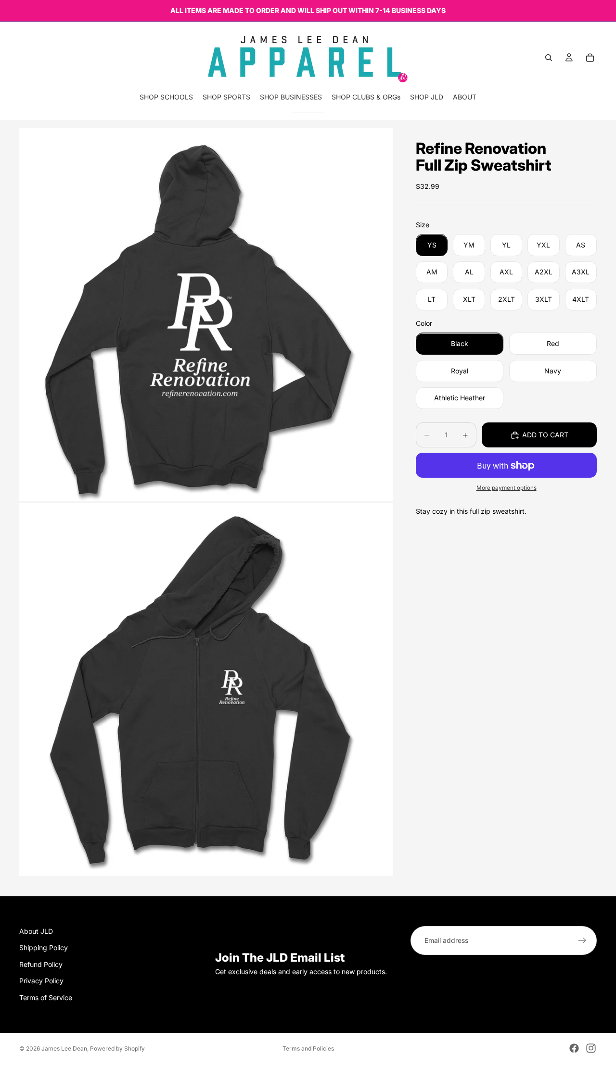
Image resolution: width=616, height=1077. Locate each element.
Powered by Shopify (117, 1048)
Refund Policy (41, 964)
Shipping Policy (43, 948)
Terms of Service (45, 997)
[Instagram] (591, 1048)
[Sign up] (582, 940)
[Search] (548, 57)
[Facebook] (574, 1048)
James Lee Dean (64, 1048)
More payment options (506, 488)
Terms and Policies (308, 1048)
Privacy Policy (41, 981)
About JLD (36, 931)
